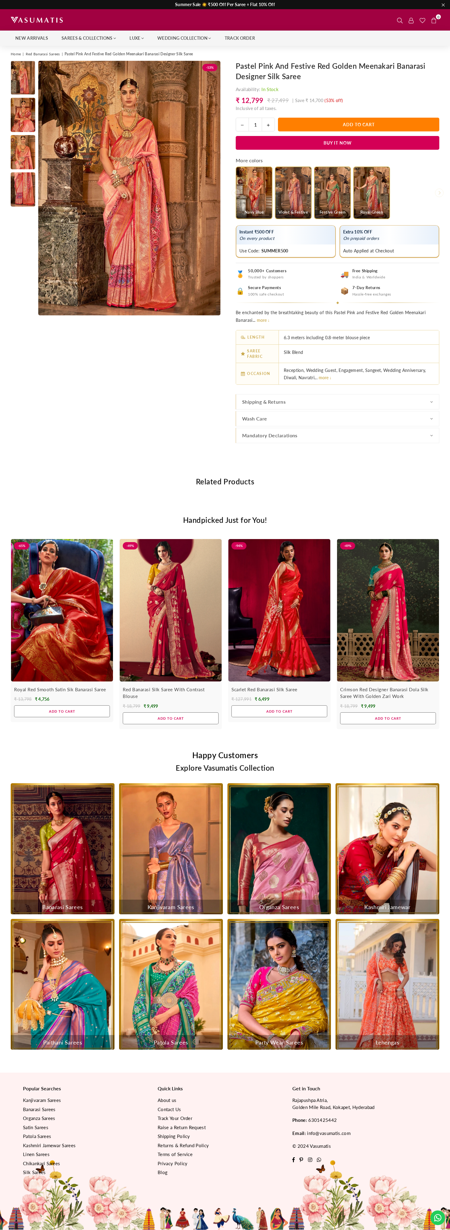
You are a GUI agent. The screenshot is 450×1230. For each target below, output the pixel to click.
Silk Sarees (34, 1172)
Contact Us (169, 1109)
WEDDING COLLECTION (182, 38)
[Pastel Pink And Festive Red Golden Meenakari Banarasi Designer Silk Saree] (23, 77)
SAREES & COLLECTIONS (87, 38)
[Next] (212, 188)
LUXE (134, 38)
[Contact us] (437, 1217)
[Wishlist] (422, 19)
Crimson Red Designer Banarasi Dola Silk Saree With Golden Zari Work (384, 693)
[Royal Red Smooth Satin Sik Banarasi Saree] (62, 610)
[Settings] (411, 19)
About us (167, 1100)
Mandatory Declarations (270, 435)
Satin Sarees (35, 1127)
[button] (433, 19)
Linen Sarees (36, 1154)
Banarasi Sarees (39, 1109)
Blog (162, 1172)
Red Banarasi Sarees (43, 54)
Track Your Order (175, 1118)
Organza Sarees (39, 1118)
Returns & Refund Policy (183, 1145)
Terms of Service (175, 1154)
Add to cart (62, 709)
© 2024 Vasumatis (311, 1146)
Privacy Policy (172, 1163)
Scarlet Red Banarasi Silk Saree (264, 689)
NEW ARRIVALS (31, 38)
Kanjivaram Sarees (42, 1100)
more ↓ (263, 320)
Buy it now (338, 142)
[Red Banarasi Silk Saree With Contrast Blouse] (171, 610)
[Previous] (46, 188)
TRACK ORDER (240, 38)
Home (16, 54)
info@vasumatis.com (329, 1133)
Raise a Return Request (182, 1127)
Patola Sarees (37, 1136)
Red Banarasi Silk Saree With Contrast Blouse (164, 693)
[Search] (399, 19)
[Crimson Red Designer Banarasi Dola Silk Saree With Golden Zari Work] (388, 610)
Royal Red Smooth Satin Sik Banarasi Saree (60, 689)
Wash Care (254, 418)
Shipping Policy (174, 1136)
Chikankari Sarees (41, 1163)
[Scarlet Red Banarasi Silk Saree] (279, 610)
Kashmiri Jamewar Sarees (49, 1145)
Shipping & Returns (264, 402)
